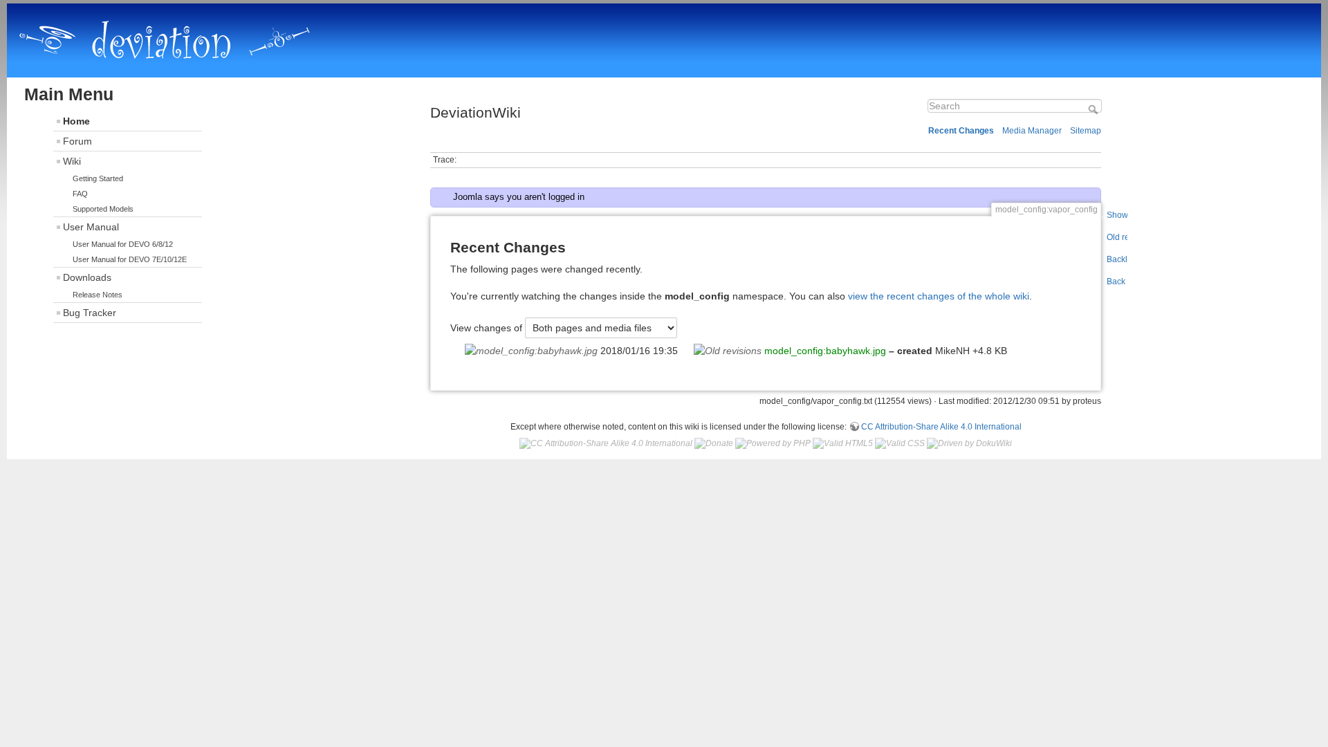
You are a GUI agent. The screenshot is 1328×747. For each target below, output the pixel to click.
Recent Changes (961, 131)
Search (1094, 109)
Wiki (72, 161)
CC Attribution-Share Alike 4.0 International (941, 427)
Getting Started (98, 178)
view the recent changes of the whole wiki (938, 296)
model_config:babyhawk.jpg (825, 350)
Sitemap (1085, 131)
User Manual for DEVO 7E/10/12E (130, 259)
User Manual (91, 226)
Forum (77, 141)
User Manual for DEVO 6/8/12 (123, 244)
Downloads (87, 277)
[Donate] (713, 443)
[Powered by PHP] (773, 443)
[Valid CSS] (900, 443)
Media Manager (1032, 131)
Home (76, 121)
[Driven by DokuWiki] (969, 443)
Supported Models (103, 209)
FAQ (80, 194)
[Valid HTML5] (843, 443)
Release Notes (97, 294)
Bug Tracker (89, 312)
